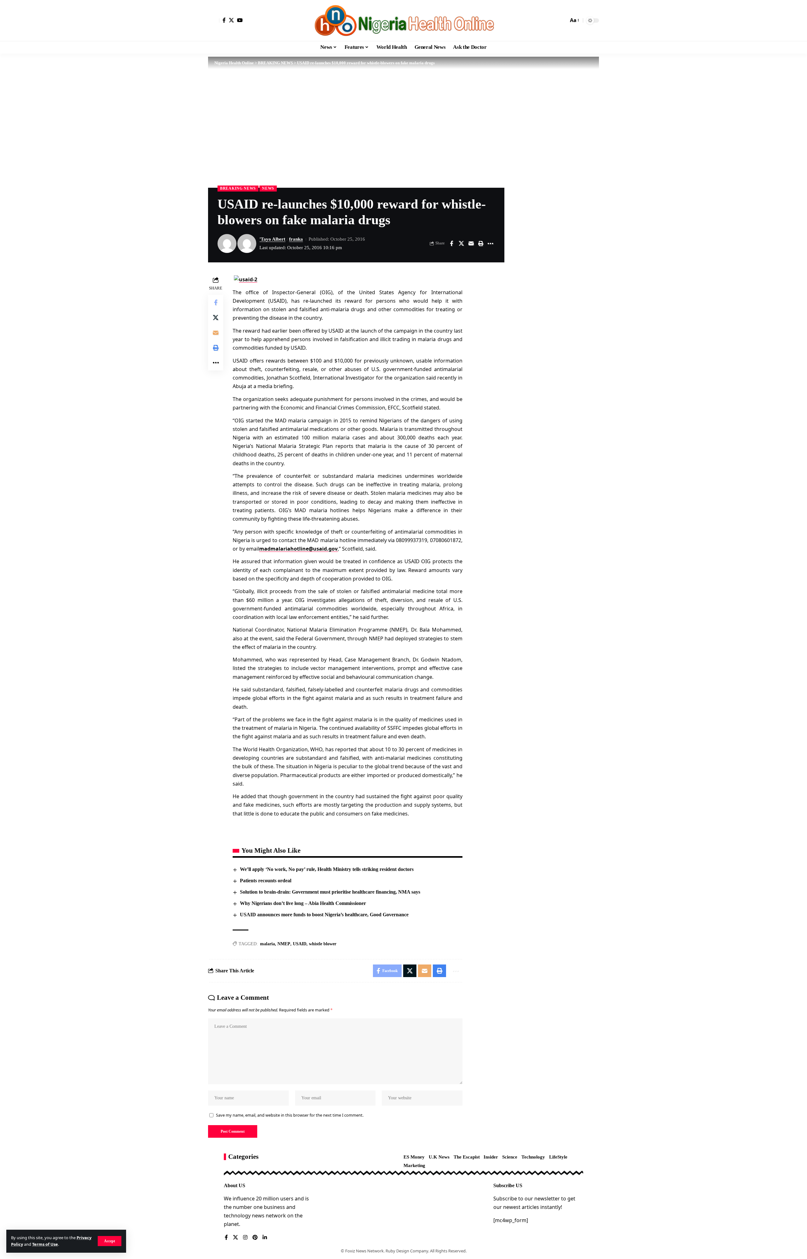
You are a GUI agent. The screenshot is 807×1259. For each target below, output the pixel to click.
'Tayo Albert (272, 239)
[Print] (480, 243)
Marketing (414, 1165)
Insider (491, 1156)
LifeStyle (558, 1156)
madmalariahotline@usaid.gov (298, 548)
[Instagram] (245, 1237)
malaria (267, 943)
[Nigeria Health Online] (403, 20)
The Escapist (467, 1156)
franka (296, 239)
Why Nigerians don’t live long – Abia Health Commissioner (303, 903)
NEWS (268, 188)
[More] (490, 243)
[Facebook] (224, 20)
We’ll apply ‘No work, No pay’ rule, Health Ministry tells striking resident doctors (327, 869)
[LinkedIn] (265, 1237)
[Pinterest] (255, 1237)
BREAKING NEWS (238, 188)
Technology (533, 1156)
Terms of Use (45, 1244)
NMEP (283, 943)
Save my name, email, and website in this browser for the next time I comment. (289, 1115)
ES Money (414, 1156)
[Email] (471, 243)
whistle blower (322, 943)
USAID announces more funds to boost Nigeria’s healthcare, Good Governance (324, 914)
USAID (299, 943)
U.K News (439, 1156)
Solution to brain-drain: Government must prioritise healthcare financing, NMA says (330, 892)
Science (509, 1156)
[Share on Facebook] (451, 243)
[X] (231, 20)
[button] (109, 1241)
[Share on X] (461, 243)
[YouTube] (239, 20)
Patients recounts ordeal (265, 880)
